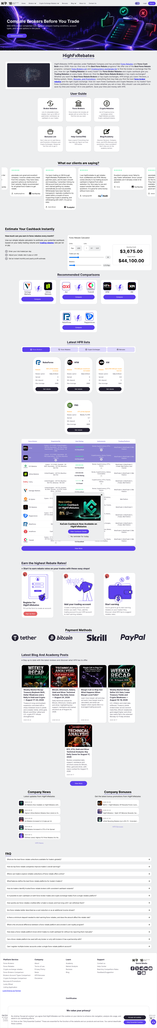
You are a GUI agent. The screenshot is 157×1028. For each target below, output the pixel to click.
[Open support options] (153, 1021)
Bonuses (65, 3)
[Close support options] (151, 1018)
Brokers (31, 3)
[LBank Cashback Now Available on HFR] (82, 508)
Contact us (92, 3)
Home (24, 3)
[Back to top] (3, 1016)
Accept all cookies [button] (134, 1017)
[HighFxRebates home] (9, 3)
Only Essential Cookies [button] (135, 1022)
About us (82, 3)
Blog (72, 3)
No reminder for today (80, 536)
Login (145, 3)
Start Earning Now (82, 529)
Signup (152, 3)
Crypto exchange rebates (48, 3)
